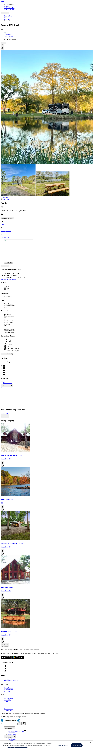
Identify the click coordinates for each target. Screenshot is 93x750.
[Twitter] (5, 669)
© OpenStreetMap (9, 8)
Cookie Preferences (63, 745)
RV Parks (7, 691)
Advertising (7, 700)
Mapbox (3, 1)
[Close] (90, 743)
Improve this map (9, 9)
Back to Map (8, 16)
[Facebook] (5, 667)
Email (2, 224)
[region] (46, 745)
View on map (8, 262)
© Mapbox (7, 6)
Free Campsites (8, 689)
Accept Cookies (77, 745)
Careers (6, 679)
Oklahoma (7, 19)
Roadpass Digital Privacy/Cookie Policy (18, 747)
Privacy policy (8, 709)
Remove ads (4, 12)
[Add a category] (24, 723)
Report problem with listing (8, 279)
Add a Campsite (9, 698)
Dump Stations (8, 688)
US (5, 17)
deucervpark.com (6, 231)
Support (6, 701)
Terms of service (9, 710)
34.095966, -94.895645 (7, 218)
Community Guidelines (11, 680)
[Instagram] (5, 672)
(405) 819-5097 (5, 237)
